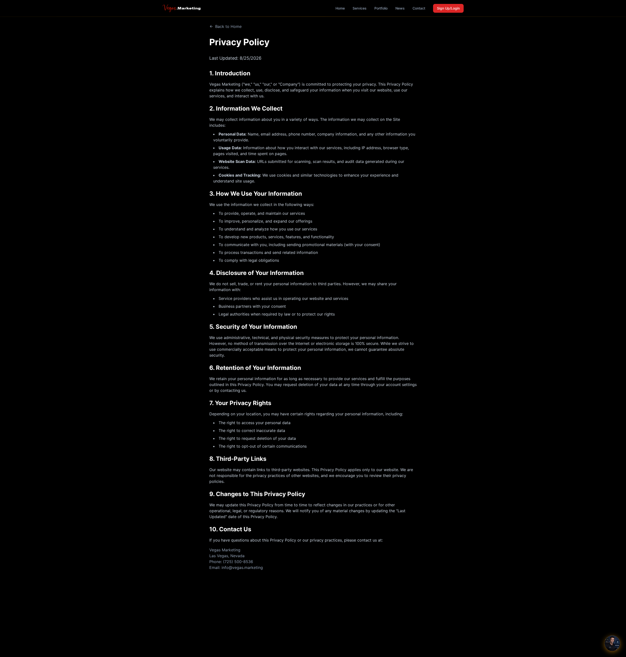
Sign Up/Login (448, 8)
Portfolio (381, 8)
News (400, 8)
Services (360, 8)
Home (340, 8)
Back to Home (228, 26)
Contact (419, 8)
